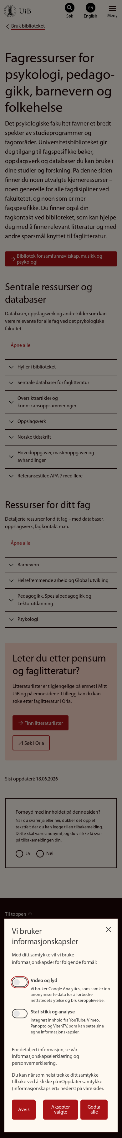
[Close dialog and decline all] (108, 928)
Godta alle (94, 1110)
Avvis (23, 1109)
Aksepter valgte (60, 1110)
